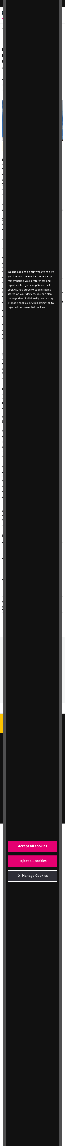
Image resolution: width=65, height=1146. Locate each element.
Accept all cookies (32, 846)
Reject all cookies (33, 861)
